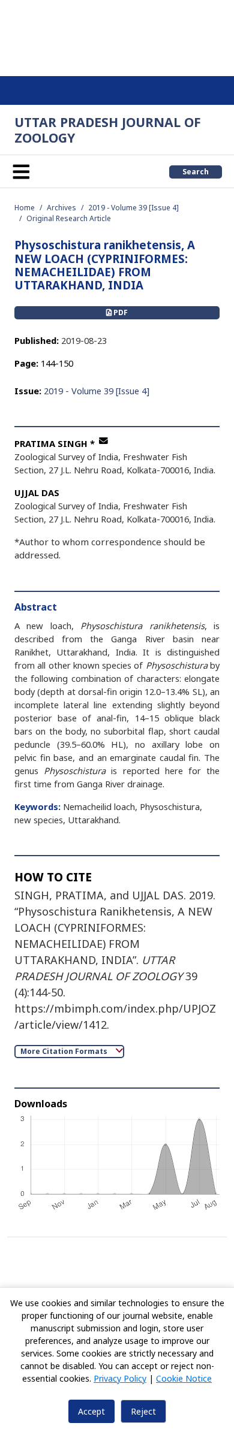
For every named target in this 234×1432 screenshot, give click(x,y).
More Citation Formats (64, 1051)
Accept (91, 1411)
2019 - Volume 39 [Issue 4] (133, 208)
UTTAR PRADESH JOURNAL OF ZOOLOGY (107, 129)
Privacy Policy (120, 1378)
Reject (143, 1411)
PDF (120, 312)
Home (24, 208)
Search (195, 172)
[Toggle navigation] (21, 171)
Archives (61, 208)
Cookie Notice (184, 1378)
